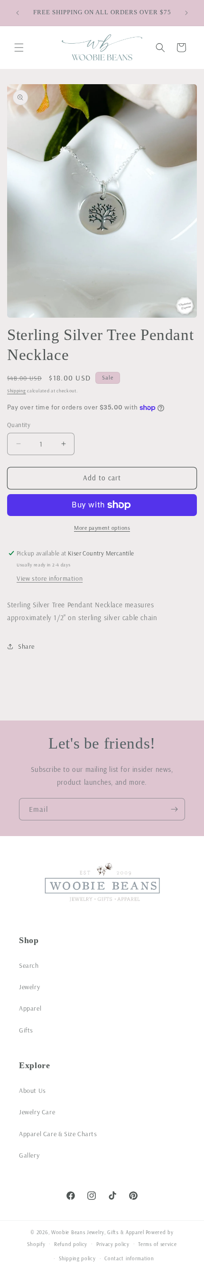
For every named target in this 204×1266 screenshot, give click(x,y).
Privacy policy (113, 1244)
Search (29, 965)
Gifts (26, 1030)
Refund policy (70, 1244)
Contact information (129, 1258)
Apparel (30, 1008)
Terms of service (157, 1244)
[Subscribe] (174, 809)
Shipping (16, 391)
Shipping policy (77, 1258)
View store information (50, 578)
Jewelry (29, 987)
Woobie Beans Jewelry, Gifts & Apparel (97, 1232)
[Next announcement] (186, 12)
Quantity (18, 424)
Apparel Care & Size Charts (58, 1134)
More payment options (102, 527)
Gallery (29, 1155)
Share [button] (26, 646)
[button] (19, 47)
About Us (32, 1090)
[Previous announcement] (17, 12)
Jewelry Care (37, 1112)
